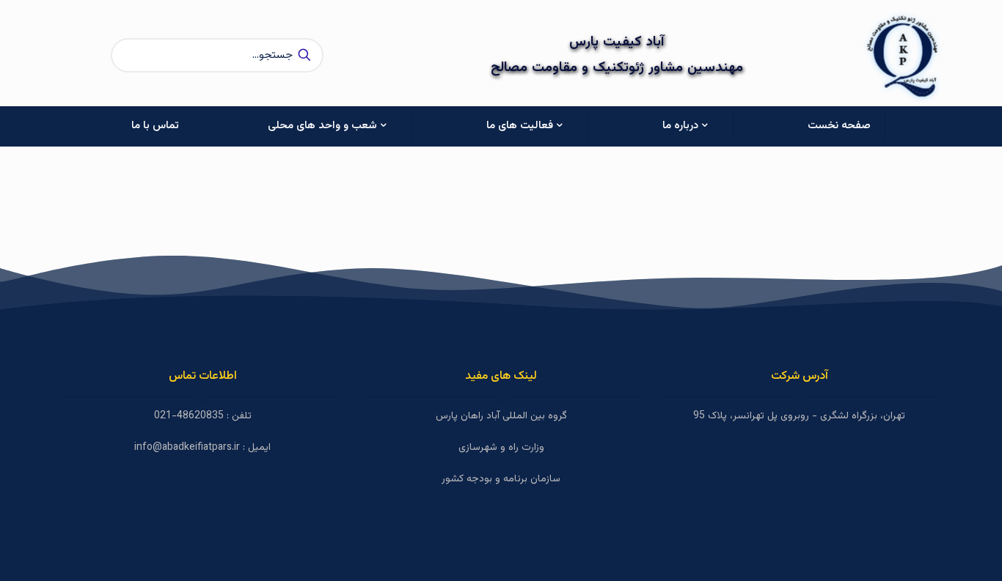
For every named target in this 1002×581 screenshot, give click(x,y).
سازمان (543, 479)
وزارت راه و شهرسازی (501, 448)
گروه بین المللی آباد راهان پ (510, 416)
